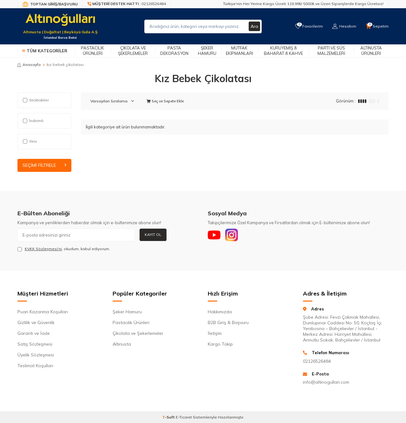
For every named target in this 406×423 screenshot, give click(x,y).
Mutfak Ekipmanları (239, 50)
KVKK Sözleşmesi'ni (43, 248)
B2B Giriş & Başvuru (228, 322)
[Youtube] (214, 235)
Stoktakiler (39, 100)
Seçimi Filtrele (39, 165)
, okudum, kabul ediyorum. (67, 248)
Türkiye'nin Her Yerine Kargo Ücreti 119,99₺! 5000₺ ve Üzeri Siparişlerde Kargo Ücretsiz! (303, 3)
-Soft (169, 417)
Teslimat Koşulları (35, 365)
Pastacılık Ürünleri (92, 50)
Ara (254, 26)
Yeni (33, 141)
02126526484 (317, 361)
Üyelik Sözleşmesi (35, 355)
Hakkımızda (220, 312)
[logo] (60, 22)
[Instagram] (231, 235)
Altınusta (122, 344)
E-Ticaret (184, 417)
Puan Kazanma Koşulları (42, 312)
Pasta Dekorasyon (174, 50)
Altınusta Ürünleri (371, 50)
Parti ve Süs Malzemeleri (331, 50)
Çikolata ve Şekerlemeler (133, 50)
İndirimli (36, 120)
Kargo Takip (220, 344)
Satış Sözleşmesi (34, 344)
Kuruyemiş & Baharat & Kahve (283, 50)
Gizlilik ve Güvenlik (36, 322)
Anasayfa (32, 64)
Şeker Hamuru (207, 50)
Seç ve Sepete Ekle (167, 101)
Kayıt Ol (153, 234)
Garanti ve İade (33, 333)
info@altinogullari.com (326, 382)
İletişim (215, 333)
